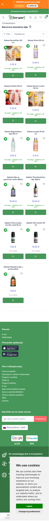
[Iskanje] (30, 17)
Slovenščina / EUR (16, 427)
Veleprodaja (7, 337)
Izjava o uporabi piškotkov (12, 392)
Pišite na (5, 380)
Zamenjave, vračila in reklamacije (16, 374)
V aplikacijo (32, 6)
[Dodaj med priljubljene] (21, 47)
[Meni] (3, 17)
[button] (10, 348)
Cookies (5, 401)
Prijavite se (40, 419)
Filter (8, 34)
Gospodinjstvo (8, 23)
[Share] (30, 26)
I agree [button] (29, 506)
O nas (4, 334)
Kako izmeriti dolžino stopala (13, 389)
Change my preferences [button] (29, 511)
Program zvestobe (9, 377)
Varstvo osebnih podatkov (13, 395)
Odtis (4, 398)
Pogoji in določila (9, 383)
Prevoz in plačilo (8, 371)
